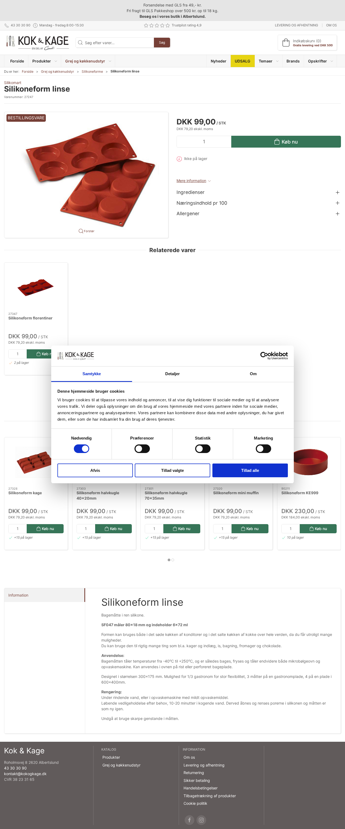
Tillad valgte (172, 470)
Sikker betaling (197, 780)
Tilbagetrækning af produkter (210, 795)
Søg (162, 42)
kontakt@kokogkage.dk (25, 773)
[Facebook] (189, 820)
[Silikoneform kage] (36, 462)
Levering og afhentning (296, 25)
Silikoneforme (92, 71)
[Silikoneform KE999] (309, 462)
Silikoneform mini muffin (236, 492)
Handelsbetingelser (201, 788)
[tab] (169, 560)
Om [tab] (253, 373)
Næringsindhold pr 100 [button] (202, 203)
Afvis (95, 470)
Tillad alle (250, 470)
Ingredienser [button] (191, 192)
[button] (44, 61)
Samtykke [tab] (91, 373)
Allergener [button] (188, 213)
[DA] (37, 42)
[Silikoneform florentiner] (36, 287)
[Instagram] (201, 820)
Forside (27, 71)
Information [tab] (18, 595)
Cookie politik (195, 803)
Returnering (194, 772)
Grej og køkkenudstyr (57, 71)
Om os (331, 25)
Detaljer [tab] (172, 373)
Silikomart (12, 82)
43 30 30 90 (15, 768)
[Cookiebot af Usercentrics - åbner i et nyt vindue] (264, 356)
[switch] (142, 448)
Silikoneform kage (25, 492)
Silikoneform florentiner (30, 318)
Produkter (111, 757)
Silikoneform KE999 (299, 492)
